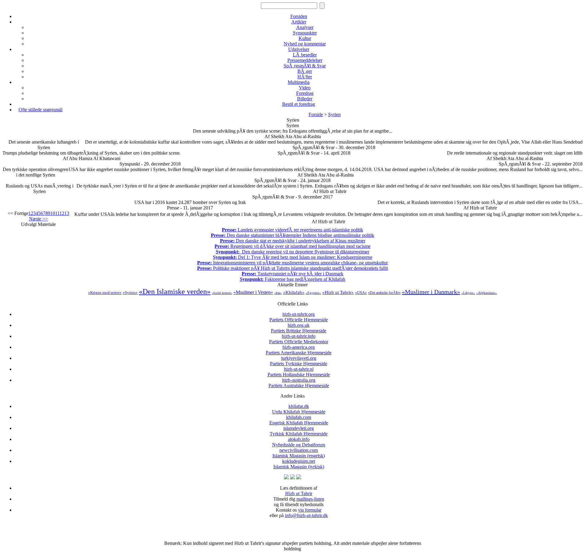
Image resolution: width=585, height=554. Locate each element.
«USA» (361, 292)
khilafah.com (298, 420)
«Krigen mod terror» (105, 292)
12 (61, 213)
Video (304, 87)
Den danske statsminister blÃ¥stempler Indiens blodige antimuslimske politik (292, 235)
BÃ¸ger (304, 71)
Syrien (334, 114)
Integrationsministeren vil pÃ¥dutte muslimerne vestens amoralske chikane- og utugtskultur (292, 262)
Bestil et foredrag (298, 104)
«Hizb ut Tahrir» (338, 292)
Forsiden (298, 16)
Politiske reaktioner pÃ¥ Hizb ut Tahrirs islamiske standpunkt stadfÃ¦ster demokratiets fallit (292, 268)
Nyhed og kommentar (305, 43)
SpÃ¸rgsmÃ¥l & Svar (305, 65)
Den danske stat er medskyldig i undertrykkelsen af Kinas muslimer (292, 240)
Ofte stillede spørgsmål (40, 109)
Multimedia (299, 82)
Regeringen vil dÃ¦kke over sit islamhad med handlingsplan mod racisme (292, 246)
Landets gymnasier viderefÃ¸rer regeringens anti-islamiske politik (292, 229)
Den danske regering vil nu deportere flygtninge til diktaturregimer (292, 251)
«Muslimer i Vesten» (253, 292)
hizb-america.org (299, 350)
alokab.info (298, 442)
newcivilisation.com (298, 453)
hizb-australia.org (298, 382)
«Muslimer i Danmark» (431, 291)
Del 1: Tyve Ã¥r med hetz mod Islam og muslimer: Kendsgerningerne (292, 257)
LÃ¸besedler (305, 54)
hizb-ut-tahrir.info (298, 339)
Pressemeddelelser (304, 60)
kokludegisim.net (298, 464)
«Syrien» (130, 292)
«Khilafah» (293, 292)
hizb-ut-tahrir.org (298, 317)
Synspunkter (305, 32)
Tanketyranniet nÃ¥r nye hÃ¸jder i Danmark (292, 273)
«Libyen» (468, 293)
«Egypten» (313, 293)
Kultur (305, 38)
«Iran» (278, 293)
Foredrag (305, 93)
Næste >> (38, 218)
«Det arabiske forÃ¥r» (384, 293)
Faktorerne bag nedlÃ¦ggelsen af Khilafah (292, 279)
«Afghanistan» (486, 293)
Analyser (305, 27)
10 (52, 213)
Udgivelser (298, 49)
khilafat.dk (298, 409)
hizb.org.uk (298, 328)
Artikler (298, 21)
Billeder (304, 98)
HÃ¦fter (304, 76)
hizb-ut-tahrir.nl (299, 371)
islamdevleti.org (299, 431)
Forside (316, 114)
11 (57, 213)
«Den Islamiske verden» (175, 291)
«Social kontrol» (222, 293)
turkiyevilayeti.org (298, 361)
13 (66, 213)
